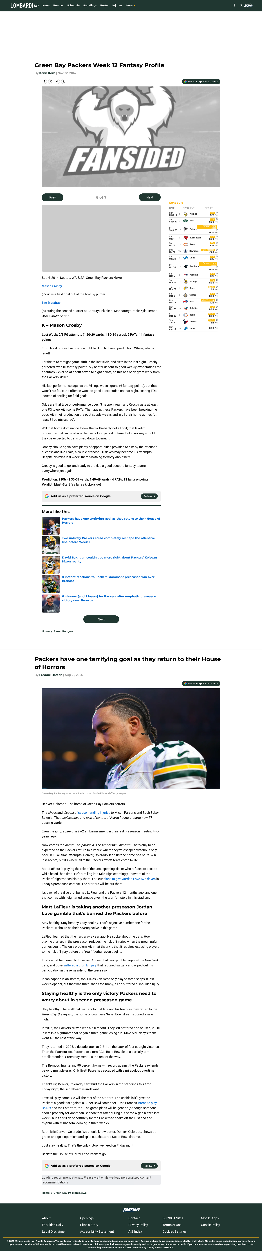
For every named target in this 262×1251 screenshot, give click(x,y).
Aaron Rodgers (63, 631)
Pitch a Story (89, 1225)
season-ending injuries (94, 812)
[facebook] (234, 5)
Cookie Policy (210, 1225)
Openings (87, 1218)
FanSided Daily (52, 1225)
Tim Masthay (51, 303)
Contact (134, 1218)
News (46, 5)
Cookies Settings (174, 1231)
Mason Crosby (52, 286)
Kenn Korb (47, 73)
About (46, 1218)
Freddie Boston (50, 675)
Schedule (73, 5)
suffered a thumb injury (80, 965)
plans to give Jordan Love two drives (130, 879)
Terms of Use (172, 1225)
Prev (52, 197)
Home (46, 631)
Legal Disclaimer (54, 1231)
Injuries (117, 5)
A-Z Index (135, 1231)
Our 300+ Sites (172, 1218)
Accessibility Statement (97, 1231)
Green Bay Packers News (69, 1192)
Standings (90, 5)
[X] (241, 5)
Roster (104, 5)
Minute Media (22, 1241)
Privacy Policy (138, 1225)
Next (149, 197)
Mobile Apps (210, 1218)
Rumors (58, 5)
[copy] (63, 81)
